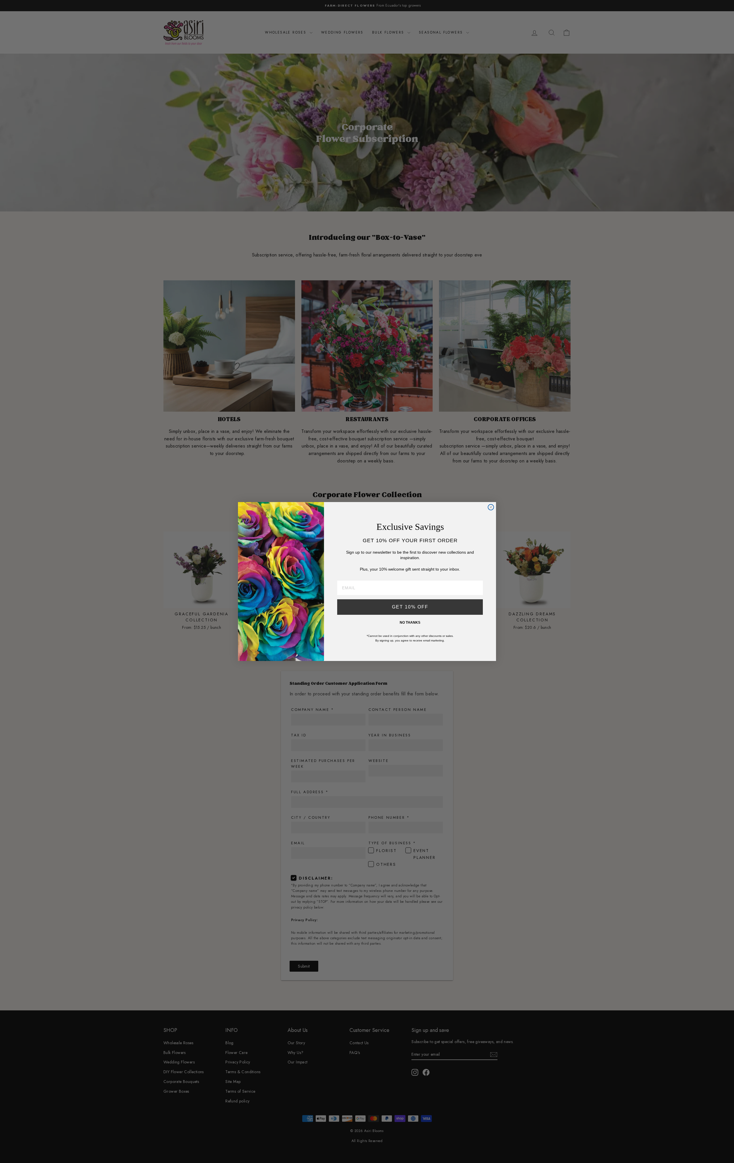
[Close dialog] (491, 507)
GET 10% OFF (410, 606)
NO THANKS (410, 623)
